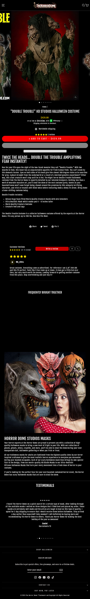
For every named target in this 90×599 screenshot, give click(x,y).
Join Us (74, 340)
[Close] (86, 254)
